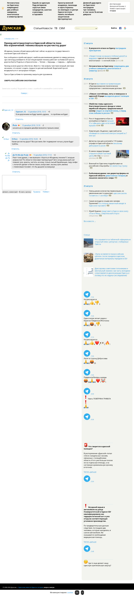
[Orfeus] (5, 139)
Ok (77, 592)
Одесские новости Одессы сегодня (30, 587)
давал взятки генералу (116, 175)
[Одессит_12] (7, 110)
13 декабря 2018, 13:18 (31, 125)
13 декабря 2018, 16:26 (28, 139)
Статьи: (87, 235)
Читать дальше (90, 472)
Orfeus (14, 139)
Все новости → (90, 221)
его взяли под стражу (118, 166)
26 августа (88, 79)
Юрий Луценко (95, 211)
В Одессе (93, 84)
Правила (36, 192)
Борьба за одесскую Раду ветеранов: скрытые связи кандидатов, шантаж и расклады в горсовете (42, 9)
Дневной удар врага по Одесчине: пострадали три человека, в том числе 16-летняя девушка (93, 9)
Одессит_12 (21, 111)
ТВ (55, 28)
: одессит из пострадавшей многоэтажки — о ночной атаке (105, 59)
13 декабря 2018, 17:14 (42, 155)
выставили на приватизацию (108, 84)
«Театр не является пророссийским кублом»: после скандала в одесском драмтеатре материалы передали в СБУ (111, 256)
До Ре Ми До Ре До (20, 155)
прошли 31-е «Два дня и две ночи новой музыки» (102, 123)
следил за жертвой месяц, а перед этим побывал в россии (107, 112)
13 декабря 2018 (9, 39)
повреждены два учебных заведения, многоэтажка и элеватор (109, 68)
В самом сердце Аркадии (99, 151)
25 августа (88, 186)
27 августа (88, 43)
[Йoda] (6, 130)
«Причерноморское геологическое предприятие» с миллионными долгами (105, 87)
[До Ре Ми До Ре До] (7, 160)
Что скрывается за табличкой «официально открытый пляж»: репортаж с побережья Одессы (113, 241)
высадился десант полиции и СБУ (109, 97)
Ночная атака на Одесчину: (101, 66)
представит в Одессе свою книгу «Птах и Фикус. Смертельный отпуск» (108, 212)
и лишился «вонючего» (108, 176)
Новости (47, 28)
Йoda (15, 125)
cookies (70, 592)
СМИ (62, 28)
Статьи (38, 28)
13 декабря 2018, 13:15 (37, 111)
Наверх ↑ (24, 93)
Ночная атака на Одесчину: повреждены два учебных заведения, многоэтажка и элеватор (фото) (15, 10)
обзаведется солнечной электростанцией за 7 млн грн (108, 134)
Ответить (19, 119)
